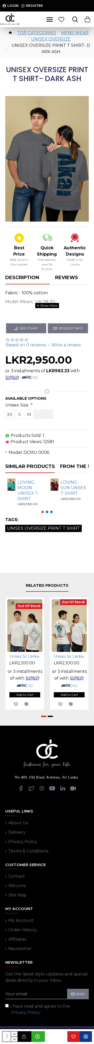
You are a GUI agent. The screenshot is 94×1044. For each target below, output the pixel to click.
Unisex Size (17, 405)
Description (22, 277)
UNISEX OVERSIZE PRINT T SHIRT (43, 528)
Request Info (71, 328)
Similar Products (30, 466)
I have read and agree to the (40, 1009)
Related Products (47, 585)
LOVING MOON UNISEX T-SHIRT (28, 490)
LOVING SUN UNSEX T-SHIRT (73, 488)
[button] (42, 512)
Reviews (66, 277)
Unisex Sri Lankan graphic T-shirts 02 (70, 656)
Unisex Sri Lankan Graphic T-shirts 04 (25, 656)
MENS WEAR (75, 32)
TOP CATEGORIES (36, 32)
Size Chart (29, 328)
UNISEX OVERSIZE (51, 39)
